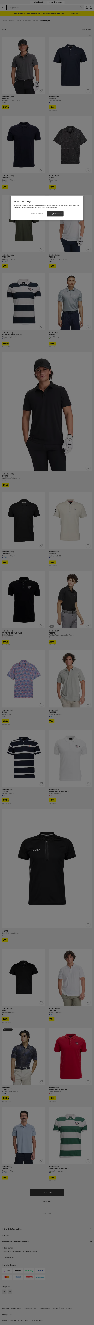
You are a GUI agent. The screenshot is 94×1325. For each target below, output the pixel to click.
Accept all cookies (55, 214)
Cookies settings (37, 214)
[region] (47, 208)
